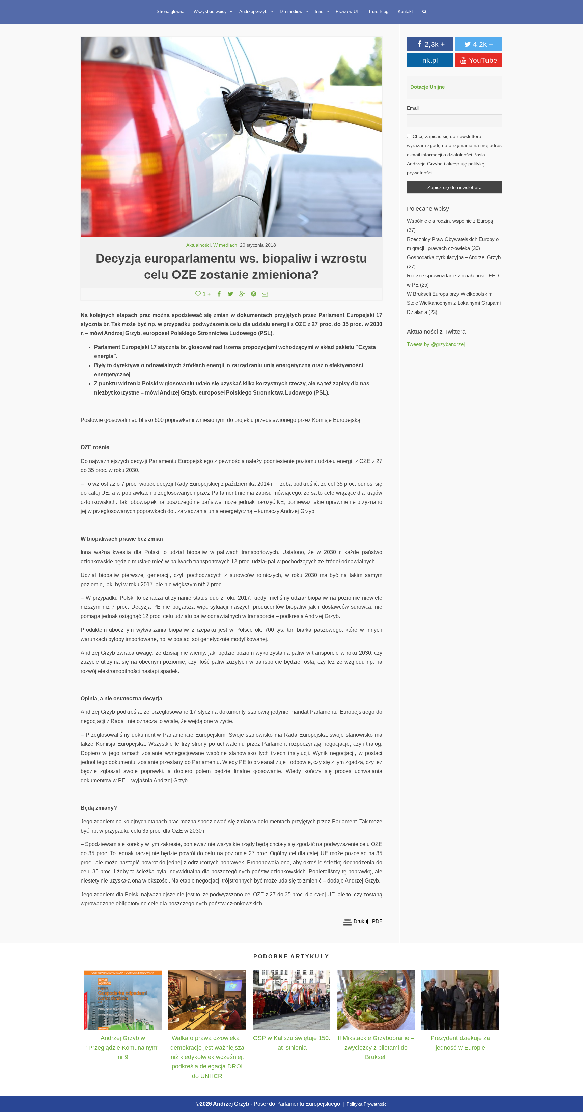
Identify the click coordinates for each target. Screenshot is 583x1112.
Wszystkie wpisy (211, 11)
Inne (320, 11)
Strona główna (170, 11)
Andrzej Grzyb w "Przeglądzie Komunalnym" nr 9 (122, 1047)
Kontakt (405, 11)
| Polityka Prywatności (364, 1104)
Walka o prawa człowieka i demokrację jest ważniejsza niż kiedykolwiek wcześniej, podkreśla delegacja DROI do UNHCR (207, 1057)
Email (413, 108)
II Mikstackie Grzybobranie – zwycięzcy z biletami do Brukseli (376, 1047)
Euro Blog (378, 11)
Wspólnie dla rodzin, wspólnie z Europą (450, 221)
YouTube (482, 60)
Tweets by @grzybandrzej (436, 344)
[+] (123, 1000)
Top (570, 1076)
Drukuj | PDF (368, 921)
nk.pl (430, 60)
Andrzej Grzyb (254, 11)
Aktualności (198, 245)
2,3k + (434, 44)
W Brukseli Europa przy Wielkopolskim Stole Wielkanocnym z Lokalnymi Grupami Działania (454, 303)
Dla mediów (292, 11)
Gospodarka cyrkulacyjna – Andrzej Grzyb (454, 257)
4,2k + (482, 44)
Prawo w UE (348, 11)
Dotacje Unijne (427, 87)
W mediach (225, 245)
